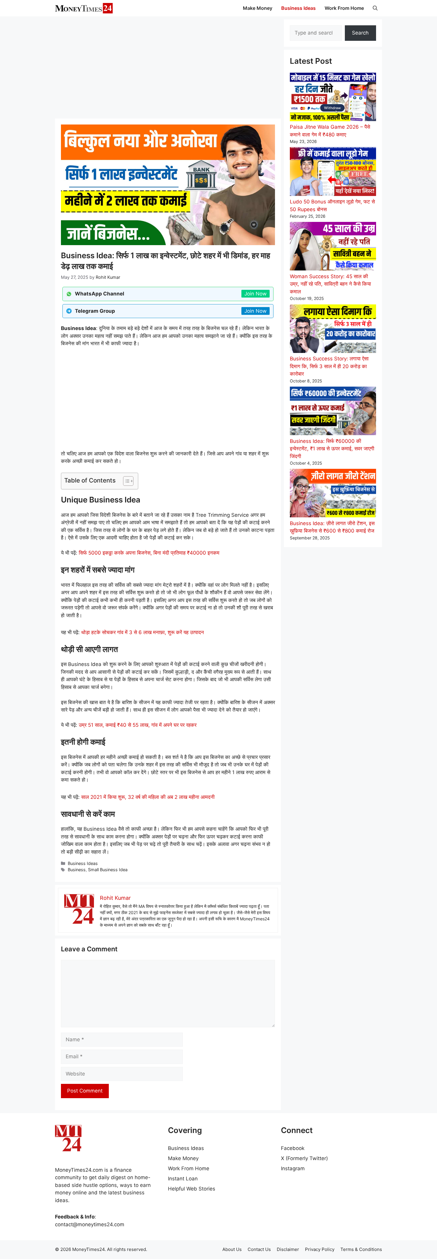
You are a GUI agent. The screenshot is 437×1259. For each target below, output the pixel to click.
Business (77, 869)
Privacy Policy (319, 1249)
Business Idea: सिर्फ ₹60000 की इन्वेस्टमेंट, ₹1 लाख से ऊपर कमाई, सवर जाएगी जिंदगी (332, 448)
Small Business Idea (108, 869)
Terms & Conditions (361, 1249)
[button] (375, 8)
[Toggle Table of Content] (125, 481)
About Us (232, 1249)
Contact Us (259, 1249)
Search (360, 33)
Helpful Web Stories (191, 1189)
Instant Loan (183, 1179)
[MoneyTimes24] (84, 8)
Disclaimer (288, 1249)
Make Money (257, 8)
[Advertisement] (168, 67)
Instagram (293, 1168)
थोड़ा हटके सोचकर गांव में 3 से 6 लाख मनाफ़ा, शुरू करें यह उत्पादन (142, 632)
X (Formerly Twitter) (304, 1158)
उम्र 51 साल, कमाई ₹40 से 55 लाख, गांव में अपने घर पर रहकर (138, 725)
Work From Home (344, 8)
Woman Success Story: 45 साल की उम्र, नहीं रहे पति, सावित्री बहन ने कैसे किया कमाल (330, 284)
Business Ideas (298, 8)
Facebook (292, 1148)
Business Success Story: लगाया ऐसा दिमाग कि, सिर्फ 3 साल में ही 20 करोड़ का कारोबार (329, 366)
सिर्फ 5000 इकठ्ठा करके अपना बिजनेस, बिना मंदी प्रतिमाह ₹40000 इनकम (149, 553)
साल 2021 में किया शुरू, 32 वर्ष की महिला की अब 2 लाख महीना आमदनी (148, 797)
